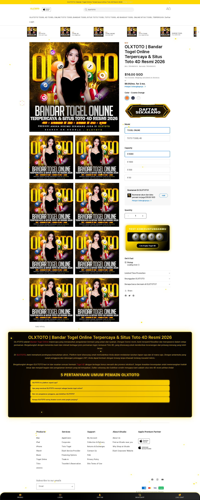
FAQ (89, 455)
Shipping (138, 78)
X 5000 (130, 154)
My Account (92, 438)
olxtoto (39, 468)
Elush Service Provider (71, 451)
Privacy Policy (93, 459)
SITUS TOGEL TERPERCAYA (152, 17)
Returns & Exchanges (96, 446)
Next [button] (169, 2)
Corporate (66, 442)
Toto (38, 464)
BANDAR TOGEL (80, 17)
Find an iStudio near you (123, 442)
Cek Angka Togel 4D (147, 246)
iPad (38, 442)
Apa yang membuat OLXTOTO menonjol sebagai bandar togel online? (57, 388)
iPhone (39, 446)
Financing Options (69, 455)
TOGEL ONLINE (54, 17)
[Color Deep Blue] (133, 98)
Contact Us (92, 451)
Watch (39, 451)
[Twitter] (130, 296)
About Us (116, 438)
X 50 (129, 178)
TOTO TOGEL (67, 17)
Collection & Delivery (96, 442)
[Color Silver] (138, 98)
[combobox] (108, 10)
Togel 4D (81, 364)
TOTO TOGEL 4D (112, 17)
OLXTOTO (33, 17)
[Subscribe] (72, 486)
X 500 (129, 170)
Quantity (128, 210)
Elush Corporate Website (123, 451)
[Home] (34, 8)
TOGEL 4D (43, 17)
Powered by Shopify (157, 492)
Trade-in (65, 459)
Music (38, 455)
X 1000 (130, 162)
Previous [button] (30, 2)
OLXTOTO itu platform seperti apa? (45, 383)
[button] (33, 17)
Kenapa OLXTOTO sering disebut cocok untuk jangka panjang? (55, 400)
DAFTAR (100, 497)
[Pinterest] (134, 296)
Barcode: (142, 66)
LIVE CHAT (180, 497)
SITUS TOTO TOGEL (95, 17)
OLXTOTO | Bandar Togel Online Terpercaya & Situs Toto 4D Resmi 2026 (100, 2)
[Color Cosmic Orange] (127, 98)
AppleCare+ (66, 438)
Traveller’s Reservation (71, 464)
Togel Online (41, 459)
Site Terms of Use (94, 464)
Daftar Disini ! (128, 2)
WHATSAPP (140, 497)
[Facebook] (126, 296)
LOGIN (60, 497)
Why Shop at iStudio (121, 446)
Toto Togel (66, 446)
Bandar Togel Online (39, 342)
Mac (38, 438)
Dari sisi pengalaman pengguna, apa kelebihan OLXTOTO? (53, 394)
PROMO (20, 497)
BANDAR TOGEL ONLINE (130, 17)
